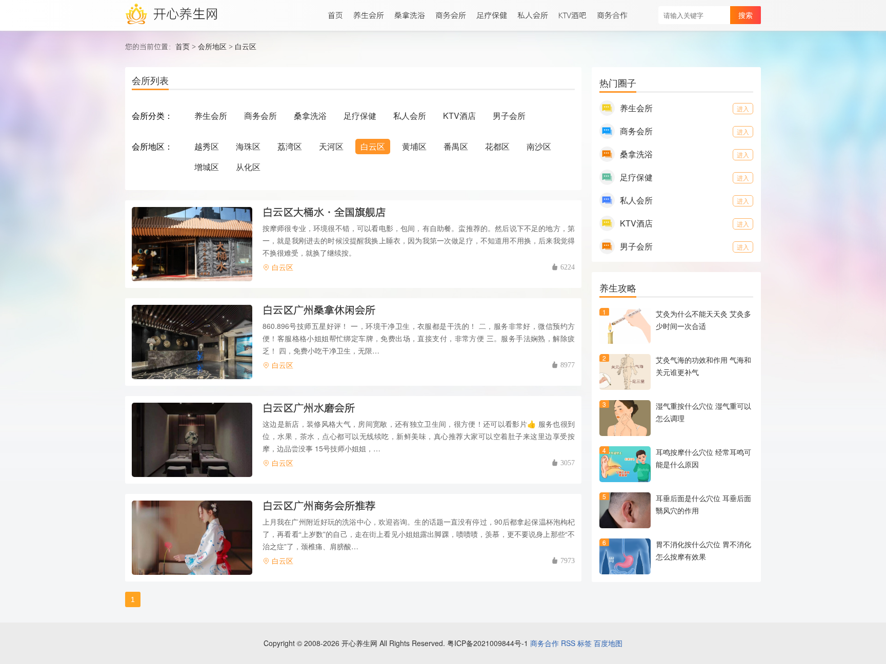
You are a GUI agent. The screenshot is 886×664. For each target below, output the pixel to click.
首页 (182, 46)
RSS (568, 643)
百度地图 (608, 643)
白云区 (245, 46)
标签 (584, 643)
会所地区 (212, 46)
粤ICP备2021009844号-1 (487, 643)
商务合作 (544, 643)
